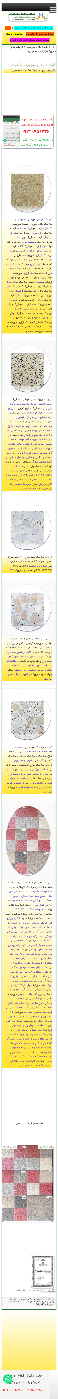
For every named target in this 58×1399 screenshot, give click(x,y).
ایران (34, 484)
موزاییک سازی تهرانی (33, 399)
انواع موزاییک (22, 269)
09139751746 (45, 570)
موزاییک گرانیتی (44, 322)
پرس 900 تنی (42, 652)
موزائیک (30, 918)
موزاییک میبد (37, 557)
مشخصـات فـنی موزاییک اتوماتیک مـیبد (30, 887)
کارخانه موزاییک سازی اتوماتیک (22, 648)
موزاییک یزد (46, 291)
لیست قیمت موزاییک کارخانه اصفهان (33, 28)
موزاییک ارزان (26, 322)
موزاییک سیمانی (34, 327)
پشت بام (38, 313)
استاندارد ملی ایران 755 (40, 471)
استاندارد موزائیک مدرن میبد (37, 914)
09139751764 (20, 566)
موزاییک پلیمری (42, 286)
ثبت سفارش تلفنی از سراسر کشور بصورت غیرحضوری (29, 559)
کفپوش (19, 643)
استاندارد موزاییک (37, 883)
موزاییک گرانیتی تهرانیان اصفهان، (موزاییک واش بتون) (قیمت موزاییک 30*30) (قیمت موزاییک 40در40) (31, 1302)
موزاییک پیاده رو (34, 331)
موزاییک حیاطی (25, 255)
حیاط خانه (37, 269)
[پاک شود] (45, 1291)
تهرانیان (31, 220)
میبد (15, 435)
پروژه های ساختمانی (30, 661)
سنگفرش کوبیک (14, 34)
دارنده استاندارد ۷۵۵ (19, 905)
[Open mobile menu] (52, 9)
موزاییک (15, 242)
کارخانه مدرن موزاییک (25, 570)
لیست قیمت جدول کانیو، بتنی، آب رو (29, 40)
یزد (14, 255)
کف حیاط (38, 260)
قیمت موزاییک (20, 224)
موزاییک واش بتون (42, 224)
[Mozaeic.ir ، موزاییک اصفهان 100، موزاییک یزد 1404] (28, 22)
